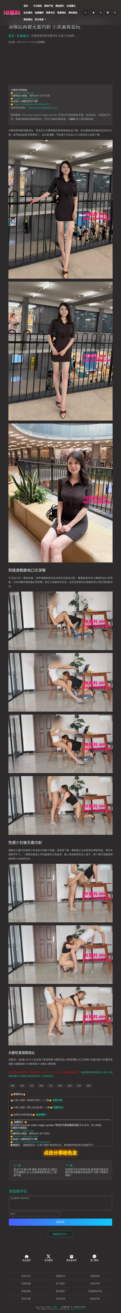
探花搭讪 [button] (28, 19)
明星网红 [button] (61, 12)
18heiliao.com (77, 1309)
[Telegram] (108, 12)
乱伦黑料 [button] (28, 12)
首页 (11, 36)
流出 (79, 1086)
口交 (31, 1086)
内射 (12, 1086)
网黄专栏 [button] (50, 12)
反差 (22, 1086)
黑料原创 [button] (72, 12)
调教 (88, 1086)
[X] (101, 12)
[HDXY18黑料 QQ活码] (94, 12)
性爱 (60, 1086)
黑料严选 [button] (48, 5)
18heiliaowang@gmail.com (42, 107)
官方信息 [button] (39, 19)
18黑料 (54, 1307)
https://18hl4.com (24, 92)
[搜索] (85, 12)
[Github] (115, 12)
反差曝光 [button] (71, 5)
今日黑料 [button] (37, 5)
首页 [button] (26, 5)
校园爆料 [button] (39, 12)
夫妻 (41, 1086)
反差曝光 (23, 36)
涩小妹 (11, 42)
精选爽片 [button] (59, 5)
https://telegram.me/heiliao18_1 (32, 104)
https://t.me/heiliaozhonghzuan (32, 1142)
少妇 (50, 1086)
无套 (69, 1086)
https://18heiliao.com (26, 98)
